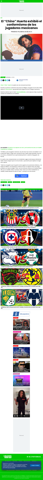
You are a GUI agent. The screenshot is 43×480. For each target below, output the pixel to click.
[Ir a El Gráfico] (21, 1)
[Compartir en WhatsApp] (5, 80)
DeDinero (34, 461)
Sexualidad (16, 373)
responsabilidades (21, 92)
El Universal (8, 461)
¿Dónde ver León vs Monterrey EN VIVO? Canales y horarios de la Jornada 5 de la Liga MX (20, 307)
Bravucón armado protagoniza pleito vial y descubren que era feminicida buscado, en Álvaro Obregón (22, 369)
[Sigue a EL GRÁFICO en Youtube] (22, 474)
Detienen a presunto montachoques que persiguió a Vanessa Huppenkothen (21, 342)
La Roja (16, 317)
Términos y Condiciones (26, 470)
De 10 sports (27, 461)
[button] (1, 1)
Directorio (18, 470)
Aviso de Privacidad (11, 467)
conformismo (8, 89)
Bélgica (10, 182)
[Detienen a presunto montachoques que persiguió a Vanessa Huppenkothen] (21, 338)
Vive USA (15, 461)
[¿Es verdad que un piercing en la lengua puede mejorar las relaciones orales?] (21, 380)
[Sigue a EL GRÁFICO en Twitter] (21, 474)
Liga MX (23, 182)
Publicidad (34, 470)
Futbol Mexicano (16, 182)
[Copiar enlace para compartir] (12, 80)
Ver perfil (21, 80)
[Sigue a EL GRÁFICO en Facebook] (20, 474)
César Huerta (3, 182)
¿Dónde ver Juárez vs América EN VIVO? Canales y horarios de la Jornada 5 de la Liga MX (20, 287)
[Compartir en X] (3, 80)
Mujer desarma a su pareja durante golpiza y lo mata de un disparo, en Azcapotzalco (21, 328)
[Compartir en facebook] (1, 80)
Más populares (24, 314)
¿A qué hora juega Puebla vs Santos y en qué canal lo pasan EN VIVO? (17, 266)
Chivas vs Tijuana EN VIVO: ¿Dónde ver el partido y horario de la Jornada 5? (18, 227)
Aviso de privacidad (10, 470)
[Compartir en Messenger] (7, 80)
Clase (20, 461)
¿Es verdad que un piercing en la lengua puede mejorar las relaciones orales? (21, 384)
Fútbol (3, 77)
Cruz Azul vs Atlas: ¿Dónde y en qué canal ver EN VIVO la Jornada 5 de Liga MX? (19, 247)
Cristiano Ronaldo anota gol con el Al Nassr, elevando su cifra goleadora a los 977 (20, 207)
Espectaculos (17, 331)
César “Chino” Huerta (6, 85)
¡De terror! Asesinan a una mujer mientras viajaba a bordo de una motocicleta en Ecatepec (21, 355)
